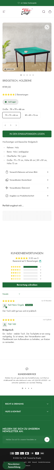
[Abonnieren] (46, 439)
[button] (9, 94)
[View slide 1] (22, 388)
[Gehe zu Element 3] (27, 74)
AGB (29, 462)
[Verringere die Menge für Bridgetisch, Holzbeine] (5, 125)
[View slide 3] (28, 388)
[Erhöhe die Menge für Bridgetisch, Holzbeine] (16, 125)
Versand (34, 462)
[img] (9, 301)
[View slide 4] (31, 388)
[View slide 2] (25, 388)
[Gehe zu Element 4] (30, 74)
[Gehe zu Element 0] (20, 74)
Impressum (27, 465)
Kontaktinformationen (44, 462)
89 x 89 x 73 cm (31, 115)
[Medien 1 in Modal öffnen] (46, 27)
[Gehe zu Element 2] (23, 74)
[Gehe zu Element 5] (33, 74)
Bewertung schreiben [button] (27, 284)
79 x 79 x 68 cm (11, 115)
